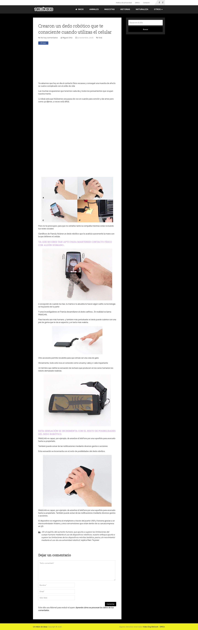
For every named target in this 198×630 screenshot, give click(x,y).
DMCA (137, 3)
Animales (94, 9)
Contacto (146, 3)
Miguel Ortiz (67, 38)
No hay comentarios (49, 38)
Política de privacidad (124, 3)
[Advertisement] (77, 64)
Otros (157, 9)
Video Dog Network (150, 627)
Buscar (145, 29)
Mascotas (109, 9)
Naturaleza (142, 9)
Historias (125, 9)
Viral (100, 38)
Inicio (81, 9)
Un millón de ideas (40, 627)
